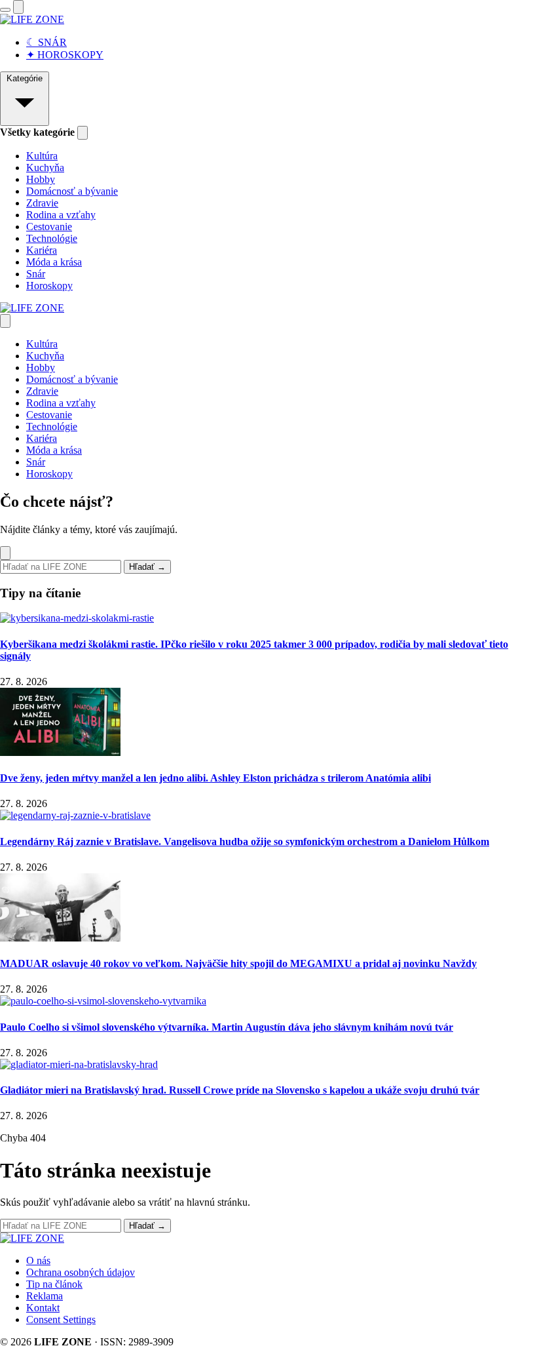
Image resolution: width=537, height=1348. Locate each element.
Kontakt (43, 1307)
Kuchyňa (45, 167)
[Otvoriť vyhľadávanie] (18, 7)
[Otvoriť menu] (5, 10)
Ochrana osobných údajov (80, 1272)
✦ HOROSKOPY (64, 54)
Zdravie (42, 202)
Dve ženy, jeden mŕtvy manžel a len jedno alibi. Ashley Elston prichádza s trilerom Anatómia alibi (215, 777)
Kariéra (41, 250)
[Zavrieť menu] (5, 321)
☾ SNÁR (46, 42)
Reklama (44, 1295)
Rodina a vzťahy (61, 214)
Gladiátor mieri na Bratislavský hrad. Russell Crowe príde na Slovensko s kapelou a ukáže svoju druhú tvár (239, 1090)
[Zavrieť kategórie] (82, 133)
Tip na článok (54, 1284)
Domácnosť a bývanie (72, 191)
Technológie (51, 238)
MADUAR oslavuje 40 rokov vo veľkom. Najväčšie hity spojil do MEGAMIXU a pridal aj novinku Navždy (238, 963)
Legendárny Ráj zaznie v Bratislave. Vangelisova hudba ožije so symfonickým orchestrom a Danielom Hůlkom (244, 841)
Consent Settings (61, 1319)
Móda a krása (54, 262)
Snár (35, 273)
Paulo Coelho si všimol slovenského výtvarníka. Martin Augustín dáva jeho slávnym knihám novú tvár (226, 1027)
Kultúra (42, 155)
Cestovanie (49, 226)
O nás (38, 1260)
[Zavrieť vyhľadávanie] (5, 553)
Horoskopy (49, 285)
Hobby (40, 179)
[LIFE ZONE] (32, 19)
